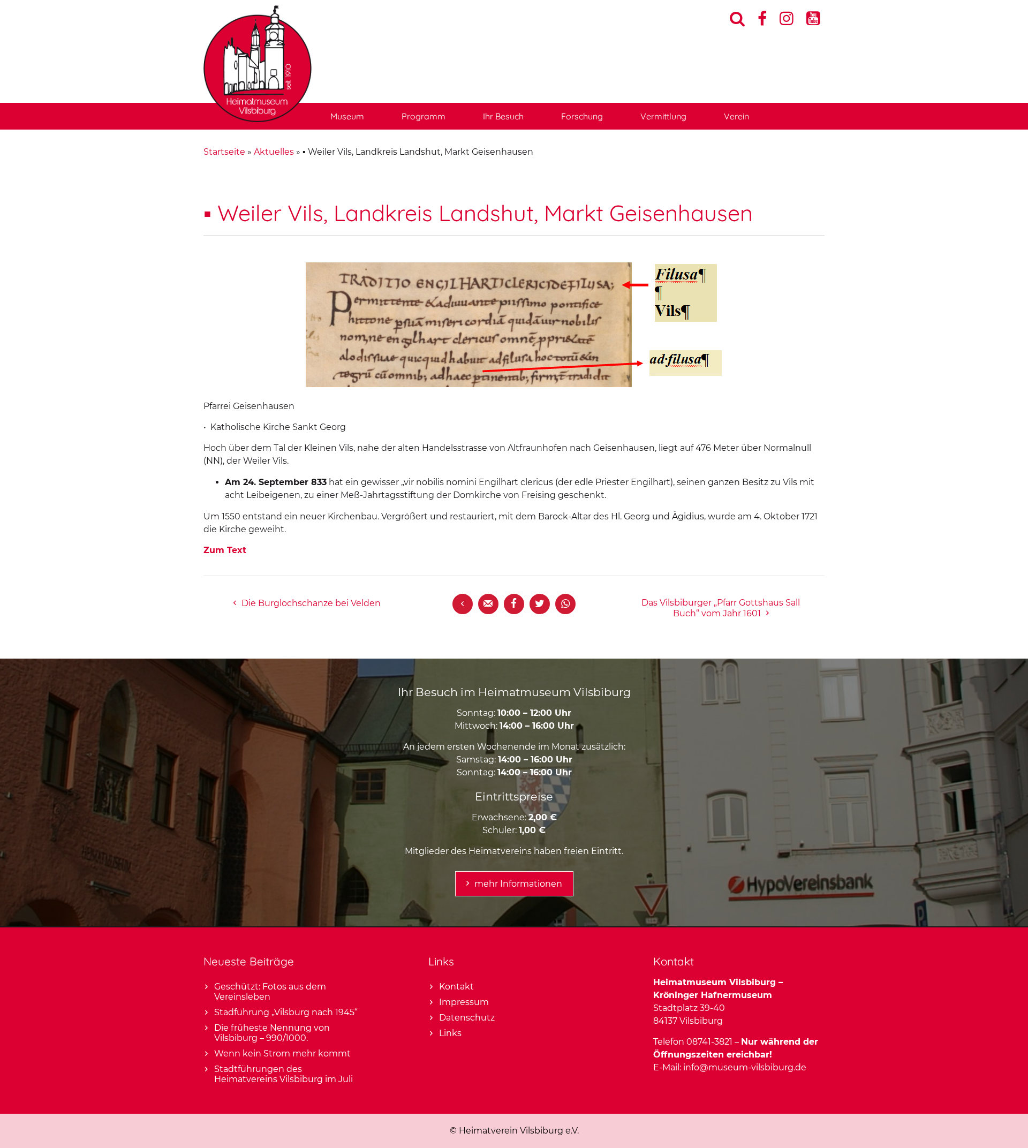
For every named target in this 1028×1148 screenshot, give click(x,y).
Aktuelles (274, 152)
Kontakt (456, 986)
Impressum (464, 1002)
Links (450, 1033)
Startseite (224, 152)
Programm (423, 116)
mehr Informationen (518, 884)
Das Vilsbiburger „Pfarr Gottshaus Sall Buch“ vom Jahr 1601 (720, 608)
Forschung (582, 116)
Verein (736, 116)
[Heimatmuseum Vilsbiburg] (257, 119)
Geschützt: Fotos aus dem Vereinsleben (270, 991)
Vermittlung (663, 116)
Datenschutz (467, 1018)
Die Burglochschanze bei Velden (311, 603)
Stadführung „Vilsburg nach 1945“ (286, 1012)
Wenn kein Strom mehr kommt (282, 1053)
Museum (347, 116)
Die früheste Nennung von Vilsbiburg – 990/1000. (272, 1033)
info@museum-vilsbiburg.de (744, 1067)
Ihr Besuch (503, 116)
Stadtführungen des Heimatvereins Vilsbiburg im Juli (283, 1074)
